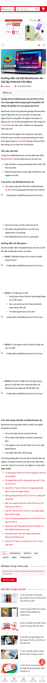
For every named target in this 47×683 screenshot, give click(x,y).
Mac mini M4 (20, 141)
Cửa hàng (23, 681)
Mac (3, 159)
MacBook (9, 159)
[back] (3, 45)
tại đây (8, 190)
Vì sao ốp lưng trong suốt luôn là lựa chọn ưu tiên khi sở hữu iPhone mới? (33, 598)
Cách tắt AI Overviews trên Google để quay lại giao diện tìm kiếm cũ (32, 668)
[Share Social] (44, 45)
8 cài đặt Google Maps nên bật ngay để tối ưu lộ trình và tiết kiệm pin (32, 640)
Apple (14, 557)
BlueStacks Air (15, 553)
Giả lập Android (25, 557)
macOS (5, 557)
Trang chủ (5, 681)
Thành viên (33, 681)
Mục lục (8, 93)
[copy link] (39, 45)
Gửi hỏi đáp (10, 580)
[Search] (37, 9)
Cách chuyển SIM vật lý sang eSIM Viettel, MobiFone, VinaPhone (32, 612)
